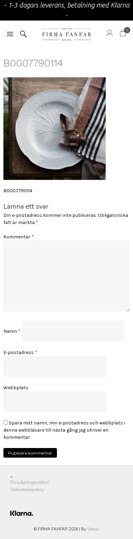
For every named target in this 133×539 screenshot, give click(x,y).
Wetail (93, 529)
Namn (11, 331)
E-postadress (20, 352)
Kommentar (18, 237)
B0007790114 (17, 191)
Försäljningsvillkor (29, 482)
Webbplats (15, 388)
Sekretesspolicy (27, 489)
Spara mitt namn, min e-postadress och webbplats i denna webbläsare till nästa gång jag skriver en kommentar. (64, 430)
